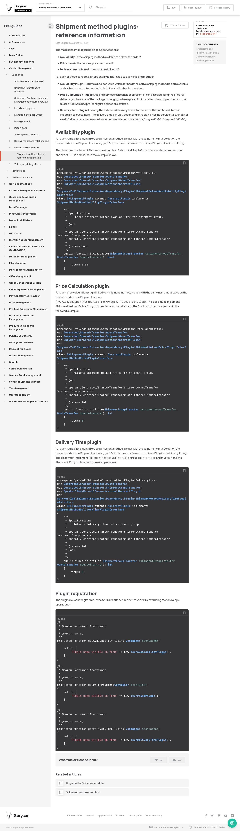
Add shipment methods (27, 134)
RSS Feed (120, 815)
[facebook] (206, 815)
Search (13, 362)
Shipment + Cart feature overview (27, 89)
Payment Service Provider (24, 295)
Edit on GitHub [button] (178, 25)
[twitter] (212, 815)
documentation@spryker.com (169, 827)
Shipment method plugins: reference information (31, 155)
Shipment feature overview (29, 81)
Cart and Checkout (20, 183)
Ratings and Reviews (21, 342)
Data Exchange (18, 207)
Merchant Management (23, 256)
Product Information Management (21, 317)
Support (90, 815)
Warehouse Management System (28, 401)
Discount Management (22, 213)
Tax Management (19, 388)
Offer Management (20, 276)
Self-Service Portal (20, 368)
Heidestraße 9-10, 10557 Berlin (209, 827)
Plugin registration (205, 60)
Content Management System (27, 190)
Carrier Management (21, 68)
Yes (179, 760)
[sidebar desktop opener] (51, 26)
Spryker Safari (105, 815)
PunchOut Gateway (20, 335)
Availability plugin (204, 48)
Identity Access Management (26, 239)
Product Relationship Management (21, 327)
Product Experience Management (28, 309)
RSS (173, 7)
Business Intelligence (21, 61)
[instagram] (219, 815)
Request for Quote (20, 348)
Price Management (20, 302)
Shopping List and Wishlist (24, 381)
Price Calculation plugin (207, 52)
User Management (20, 394)
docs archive (207, 33)
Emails (13, 226)
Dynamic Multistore (20, 220)
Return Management (21, 355)
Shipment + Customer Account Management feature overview (31, 99)
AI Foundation (17, 35)
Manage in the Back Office (28, 114)
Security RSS (195, 7)
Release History (222, 7)
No (161, 760)
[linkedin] (232, 815)
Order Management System (25, 282)
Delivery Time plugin (205, 56)
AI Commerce (17, 42)
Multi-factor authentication (25, 269)
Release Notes (74, 815)
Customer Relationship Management (23, 198)
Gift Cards (15, 233)
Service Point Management (25, 375)
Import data (20, 127)
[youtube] (225, 815)
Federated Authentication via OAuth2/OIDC (26, 248)
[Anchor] (97, 132)
